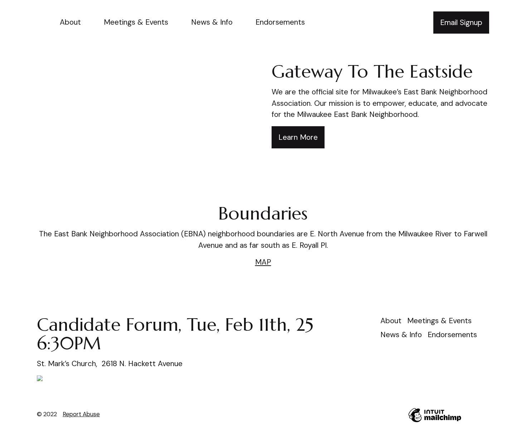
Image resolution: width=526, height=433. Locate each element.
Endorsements (280, 22)
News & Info (212, 22)
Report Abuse (81, 414)
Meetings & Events (136, 22)
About (70, 22)
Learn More (298, 137)
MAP (263, 262)
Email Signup (461, 23)
